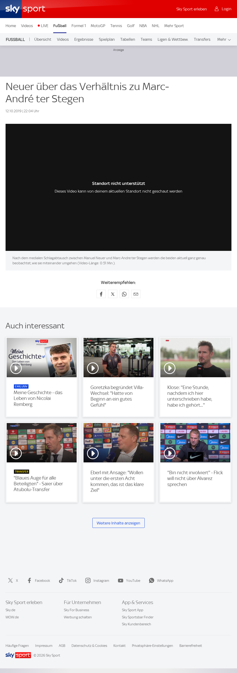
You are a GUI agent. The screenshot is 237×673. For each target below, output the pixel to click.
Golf (130, 25)
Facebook (42, 581)
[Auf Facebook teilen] (101, 294)
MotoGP (98, 25)
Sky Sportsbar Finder (137, 617)
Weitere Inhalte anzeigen (118, 523)
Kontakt (119, 646)
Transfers (202, 39)
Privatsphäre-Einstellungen (152, 646)
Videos (27, 25)
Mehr (221, 39)
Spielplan (107, 39)
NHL (155, 25)
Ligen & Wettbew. (173, 39)
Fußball (59, 25)
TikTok (72, 581)
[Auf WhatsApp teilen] (124, 294)
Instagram (101, 581)
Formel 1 (79, 25)
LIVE (44, 25)
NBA (143, 25)
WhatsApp (165, 581)
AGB (62, 646)
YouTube (133, 581)
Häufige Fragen (17, 646)
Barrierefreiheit (190, 646)
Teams (146, 39)
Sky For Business (76, 610)
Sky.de (10, 610)
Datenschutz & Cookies (89, 646)
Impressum (44, 646)
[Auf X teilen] (112, 294)
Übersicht (42, 39)
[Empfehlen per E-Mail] (135, 294)
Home (11, 25)
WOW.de (12, 617)
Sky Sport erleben (191, 9)
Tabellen (127, 39)
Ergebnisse (83, 39)
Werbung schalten (78, 617)
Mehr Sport (174, 25)
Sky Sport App (132, 610)
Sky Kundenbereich (136, 624)
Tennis (116, 25)
